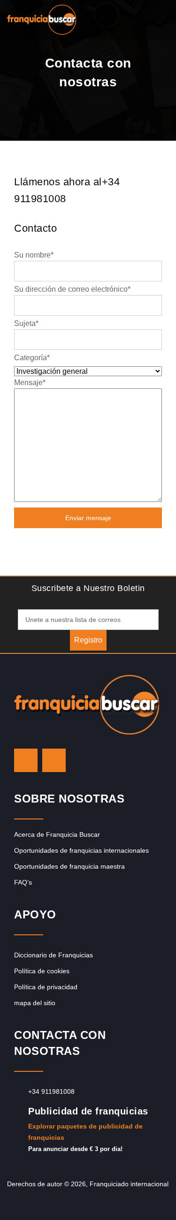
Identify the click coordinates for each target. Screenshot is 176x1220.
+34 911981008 (51, 1091)
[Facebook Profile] (54, 760)
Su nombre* (34, 255)
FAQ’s (23, 882)
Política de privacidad (45, 987)
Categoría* (32, 358)
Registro (88, 640)
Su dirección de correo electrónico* (72, 289)
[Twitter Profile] (26, 760)
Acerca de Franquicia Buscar (57, 834)
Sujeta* (26, 323)
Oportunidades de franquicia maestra (69, 866)
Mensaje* (30, 382)
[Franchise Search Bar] (138, 17)
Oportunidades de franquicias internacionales (81, 850)
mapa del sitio (34, 1003)
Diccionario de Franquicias (53, 955)
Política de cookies (41, 971)
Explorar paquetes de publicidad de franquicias (85, 1131)
